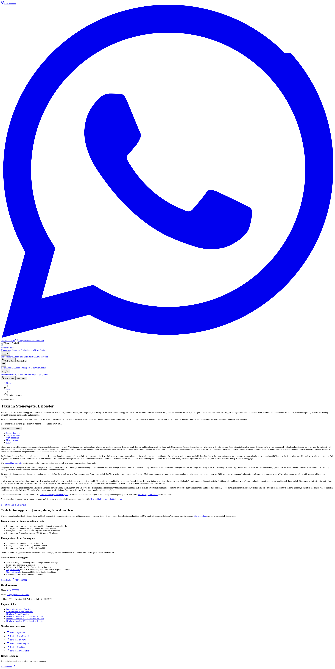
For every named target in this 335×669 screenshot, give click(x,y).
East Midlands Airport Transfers (19, 611)
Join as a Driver (33, 350)
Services (4, 357)
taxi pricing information (148, 494)
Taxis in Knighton (17, 647)
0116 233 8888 (21, 580)
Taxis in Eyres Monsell (19, 636)
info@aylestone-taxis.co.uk (18, 594)
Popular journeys (13, 433)
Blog (33, 357)
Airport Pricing (20, 350)
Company (39, 357)
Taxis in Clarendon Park (20, 651)
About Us (10, 350)
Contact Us (16, 428)
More (4, 354)
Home (3, 350)
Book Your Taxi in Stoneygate (13, 505)
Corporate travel (13, 572)
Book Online (21, 361)
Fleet (46, 357)
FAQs (8, 442)
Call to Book (10, 361)
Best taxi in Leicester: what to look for (106, 499)
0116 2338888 (13, 590)
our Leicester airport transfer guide (54, 494)
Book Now (6, 428)
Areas (8, 389)
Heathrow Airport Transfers (17, 614)
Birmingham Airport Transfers (18, 609)
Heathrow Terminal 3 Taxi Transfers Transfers (25, 619)
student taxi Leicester (13, 463)
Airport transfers (13, 435)
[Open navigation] (3, 364)
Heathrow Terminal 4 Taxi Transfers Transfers (25, 621)
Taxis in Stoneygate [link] (14, 395)
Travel (10, 357)
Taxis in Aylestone (17, 632)
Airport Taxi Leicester (22, 357)
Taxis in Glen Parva (18, 640)
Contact (43, 350)
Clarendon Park (200, 516)
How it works (12, 440)
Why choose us (12, 438)
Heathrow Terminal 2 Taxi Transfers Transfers (25, 616)
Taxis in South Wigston (19, 643)
